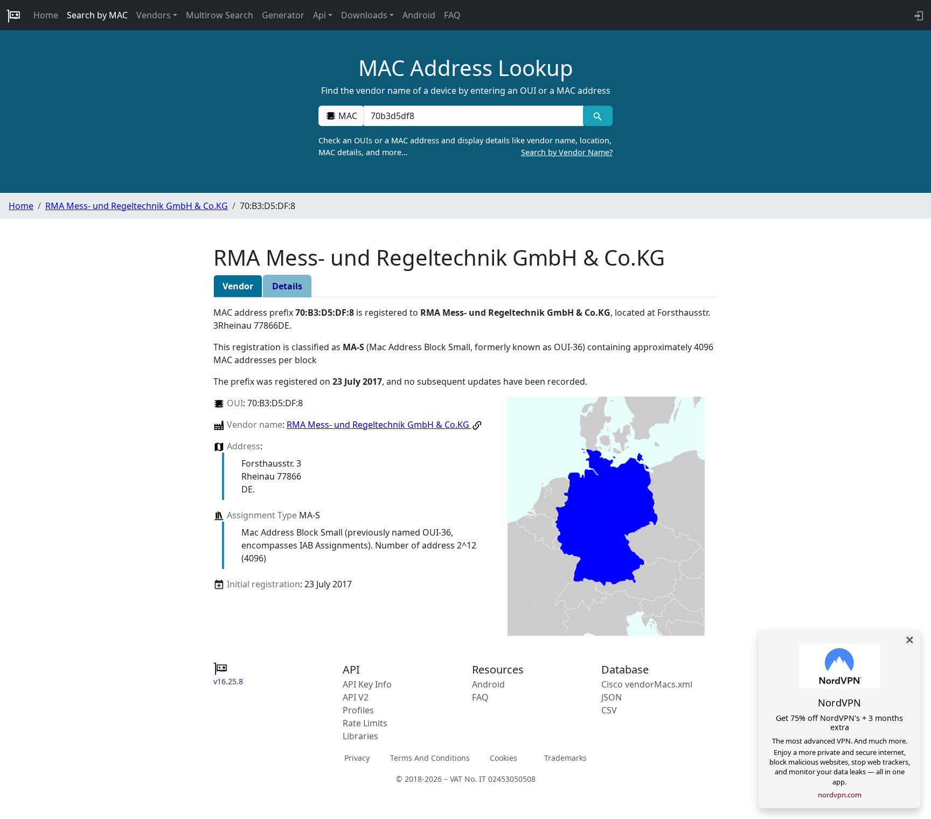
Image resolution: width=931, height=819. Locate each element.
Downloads (364, 15)
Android (418, 15)
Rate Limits (365, 723)
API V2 (356, 697)
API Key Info (367, 684)
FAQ (452, 15)
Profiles (358, 710)
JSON (611, 697)
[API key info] (918, 15)
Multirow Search (219, 15)
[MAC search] (598, 116)
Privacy (357, 758)
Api (319, 15)
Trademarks (565, 758)
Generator (283, 15)
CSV (609, 710)
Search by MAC (97, 15)
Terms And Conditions (430, 758)
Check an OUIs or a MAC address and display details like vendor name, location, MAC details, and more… (465, 146)
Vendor (238, 286)
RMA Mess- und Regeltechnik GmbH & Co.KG (136, 206)
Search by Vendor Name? (567, 152)
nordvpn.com (839, 795)
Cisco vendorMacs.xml (646, 684)
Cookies (503, 758)
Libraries (360, 736)
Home (45, 15)
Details (287, 286)
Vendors (153, 15)
